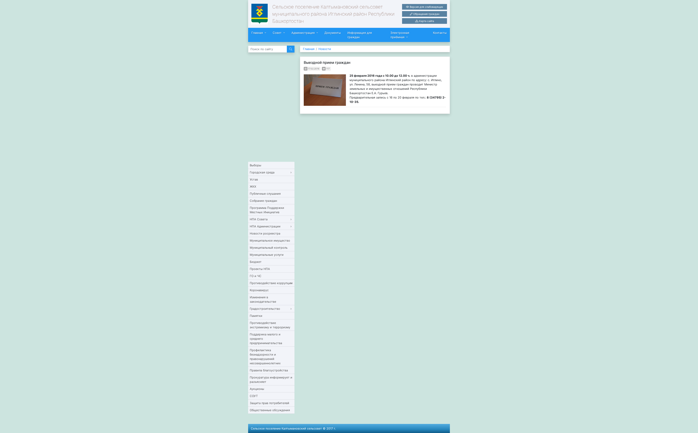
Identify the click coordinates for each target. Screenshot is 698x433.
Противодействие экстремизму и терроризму (270, 325)
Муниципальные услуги (267, 254)
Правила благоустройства (269, 370)
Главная (257, 33)
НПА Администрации (265, 226)
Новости (324, 49)
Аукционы (257, 389)
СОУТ (254, 396)
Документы (332, 33)
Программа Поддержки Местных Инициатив (267, 210)
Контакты (440, 33)
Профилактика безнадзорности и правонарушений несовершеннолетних (265, 356)
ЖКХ (253, 186)
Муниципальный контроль (269, 247)
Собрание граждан (263, 201)
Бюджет (256, 262)
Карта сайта (426, 21)
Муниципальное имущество (270, 240)
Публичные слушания (265, 193)
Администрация (303, 33)
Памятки (256, 316)
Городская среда (262, 172)
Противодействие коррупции (271, 283)
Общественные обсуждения (270, 410)
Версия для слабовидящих (426, 6)
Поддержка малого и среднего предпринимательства (266, 338)
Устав (254, 179)
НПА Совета (259, 219)
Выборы (255, 165)
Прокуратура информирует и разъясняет (271, 380)
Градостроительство (265, 308)
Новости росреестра (265, 233)
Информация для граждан (359, 35)
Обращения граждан (425, 13)
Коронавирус (259, 290)
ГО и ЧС (255, 276)
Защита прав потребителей (269, 403)
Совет (277, 33)
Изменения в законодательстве (263, 299)
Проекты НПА (260, 269)
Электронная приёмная (399, 35)
